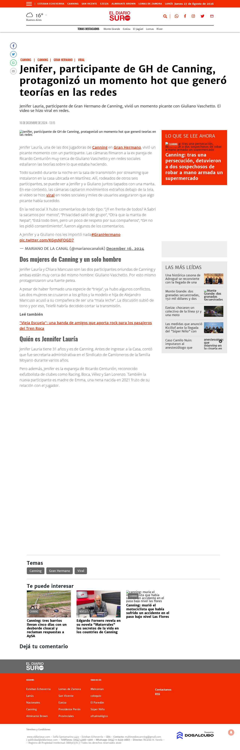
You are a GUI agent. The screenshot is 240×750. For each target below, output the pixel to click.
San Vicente (89, 4)
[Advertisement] (123, 417)
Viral (80, 571)
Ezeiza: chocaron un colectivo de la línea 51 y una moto (183, 311)
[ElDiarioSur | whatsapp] (176, 17)
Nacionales (33, 702)
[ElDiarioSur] (35, 669)
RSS (157, 694)
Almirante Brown (124, 4)
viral (50, 195)
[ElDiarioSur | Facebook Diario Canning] (185, 17)
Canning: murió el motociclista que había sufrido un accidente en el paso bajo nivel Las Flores (147, 611)
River (160, 29)
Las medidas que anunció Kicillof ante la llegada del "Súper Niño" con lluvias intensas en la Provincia (183, 331)
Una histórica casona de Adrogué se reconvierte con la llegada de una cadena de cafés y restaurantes (182, 282)
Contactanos (163, 689)
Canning (73, 4)
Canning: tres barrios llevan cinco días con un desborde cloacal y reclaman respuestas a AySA (47, 628)
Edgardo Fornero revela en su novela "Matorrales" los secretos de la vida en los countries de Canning (98, 626)
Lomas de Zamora (150, 4)
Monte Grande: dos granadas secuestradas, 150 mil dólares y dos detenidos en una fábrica (183, 296)
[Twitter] (13, 54)
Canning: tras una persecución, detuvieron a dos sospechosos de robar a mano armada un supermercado (194, 166)
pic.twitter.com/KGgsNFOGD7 (47, 240)
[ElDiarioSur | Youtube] (193, 666)
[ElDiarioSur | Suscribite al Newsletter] (212, 17)
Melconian (97, 689)
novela (83, 611)
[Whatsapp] (13, 62)
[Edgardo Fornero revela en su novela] (98, 616)
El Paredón (97, 702)
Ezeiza (104, 4)
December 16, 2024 (125, 248)
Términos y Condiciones (38, 729)
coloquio (96, 696)
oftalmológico (99, 716)
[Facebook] (13, 46)
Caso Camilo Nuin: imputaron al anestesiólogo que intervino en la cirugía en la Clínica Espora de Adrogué (183, 349)
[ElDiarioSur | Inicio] (209, 680)
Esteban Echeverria (51, 4)
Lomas (150, 29)
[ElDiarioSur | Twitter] (202, 17)
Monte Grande (112, 29)
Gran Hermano (127, 147)
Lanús (30, 696)
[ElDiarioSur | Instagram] (193, 17)
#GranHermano (106, 234)
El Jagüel (138, 29)
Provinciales (66, 716)
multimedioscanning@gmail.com (143, 736)
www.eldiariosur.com (38, 736)
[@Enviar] (13, 71)
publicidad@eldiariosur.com (43, 739)
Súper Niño (98, 709)
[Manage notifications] (231, 732)
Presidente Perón (69, 709)
